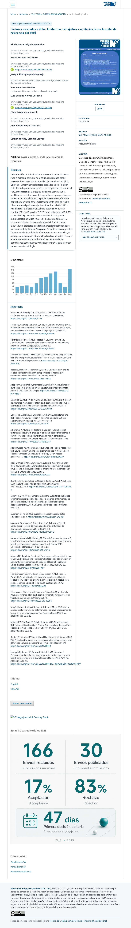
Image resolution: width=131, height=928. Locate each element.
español (15, 688)
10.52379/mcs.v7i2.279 (94, 231)
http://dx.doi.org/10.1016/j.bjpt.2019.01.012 (31, 646)
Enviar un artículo (22, 703)
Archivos (23, 14)
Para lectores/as (18, 861)
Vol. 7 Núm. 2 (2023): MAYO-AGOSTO (48, 14)
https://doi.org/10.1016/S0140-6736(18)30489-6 (32, 333)
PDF (100, 108)
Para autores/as (18, 866)
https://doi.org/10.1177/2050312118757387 (31, 441)
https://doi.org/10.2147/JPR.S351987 (27, 567)
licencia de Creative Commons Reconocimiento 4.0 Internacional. (78, 921)
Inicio (13, 14)
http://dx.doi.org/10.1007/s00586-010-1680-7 (31, 600)
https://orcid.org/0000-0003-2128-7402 (33, 107)
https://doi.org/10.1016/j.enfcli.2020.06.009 (30, 474)
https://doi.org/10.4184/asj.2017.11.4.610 (29, 423)
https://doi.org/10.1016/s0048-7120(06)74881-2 (32, 531)
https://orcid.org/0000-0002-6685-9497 (33, 69)
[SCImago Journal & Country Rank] (29, 717)
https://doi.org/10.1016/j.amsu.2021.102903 (31, 378)
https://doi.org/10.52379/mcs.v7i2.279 (33, 24)
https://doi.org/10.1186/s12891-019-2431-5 (30, 550)
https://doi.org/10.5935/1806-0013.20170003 (31, 408)
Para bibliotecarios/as (21, 871)
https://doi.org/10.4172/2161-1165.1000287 (44, 456)
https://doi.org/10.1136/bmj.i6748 (26, 318)
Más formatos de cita (93, 237)
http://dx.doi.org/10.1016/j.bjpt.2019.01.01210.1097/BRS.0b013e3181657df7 (46, 664)
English (15, 684)
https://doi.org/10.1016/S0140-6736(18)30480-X (32, 348)
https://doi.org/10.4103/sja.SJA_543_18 (45, 516)
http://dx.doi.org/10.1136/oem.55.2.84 (28, 585)
